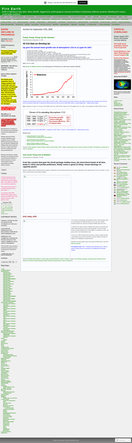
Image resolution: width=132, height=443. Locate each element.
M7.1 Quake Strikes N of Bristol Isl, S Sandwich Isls (122, 150)
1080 (4, 401)
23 (3, 210)
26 (8, 210)
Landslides (61, 22)
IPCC (60, 147)
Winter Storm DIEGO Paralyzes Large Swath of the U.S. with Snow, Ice (122, 157)
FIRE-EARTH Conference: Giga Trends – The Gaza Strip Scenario (122, 144)
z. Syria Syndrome (104, 24)
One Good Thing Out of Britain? (37, 155)
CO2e (125, 16)
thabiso (119, 181)
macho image (45, 258)
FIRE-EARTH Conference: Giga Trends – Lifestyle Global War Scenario (122, 124)
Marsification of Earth (9, 419)
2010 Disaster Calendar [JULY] (7, 285)
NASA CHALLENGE (8, 421)
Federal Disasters (98, 19)
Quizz (4, 426)
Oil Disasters (94, 22)
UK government (56, 260)
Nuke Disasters (83, 22)
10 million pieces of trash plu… (122, 182)
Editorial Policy (78, 19)
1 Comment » (29, 148)
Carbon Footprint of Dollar (85, 147)
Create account (118, 100)
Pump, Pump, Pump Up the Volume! (38, 37)
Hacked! (32, 22)
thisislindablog (121, 194)
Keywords (6, 418)
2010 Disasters (29, 16)
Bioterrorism (112, 16)
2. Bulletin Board (17, 16)
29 (2, 212)
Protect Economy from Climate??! (36, 139)
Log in (115, 101)
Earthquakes (66, 19)
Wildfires (82, 24)
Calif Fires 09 (6, 406)
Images (5, 339)
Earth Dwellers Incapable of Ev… (122, 176)
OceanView (6, 424)
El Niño (5, 411)
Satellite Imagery (124, 22)
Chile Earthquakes (8, 354)
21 (11, 208)
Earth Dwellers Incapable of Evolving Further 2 (121, 115)
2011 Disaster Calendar (43, 16)
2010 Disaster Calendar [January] (8, 283)
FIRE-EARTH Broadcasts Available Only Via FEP (120, 113)
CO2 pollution (97, 147)
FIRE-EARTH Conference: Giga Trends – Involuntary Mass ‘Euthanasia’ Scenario (122, 141)
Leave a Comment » (67, 260)
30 (3, 212)
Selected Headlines (7, 24)
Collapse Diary (6, 19)
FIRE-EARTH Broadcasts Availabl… (123, 173)
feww (118, 191)
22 (2, 210)
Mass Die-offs (71, 22)
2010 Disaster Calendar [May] (7, 293)
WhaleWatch (6, 429)
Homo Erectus (7, 415)
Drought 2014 (55, 19)
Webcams (74, 24)
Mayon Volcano (7, 388)
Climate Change (41, 147)
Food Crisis (124, 19)
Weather (55, 24)
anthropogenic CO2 (72, 147)
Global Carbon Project (52, 147)
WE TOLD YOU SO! (46, 24)
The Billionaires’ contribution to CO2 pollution (39, 137)
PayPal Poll (6, 425)
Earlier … (5, 410)
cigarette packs (92, 258)
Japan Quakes (52, 22)
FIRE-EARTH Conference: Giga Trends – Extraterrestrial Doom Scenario (122, 128)
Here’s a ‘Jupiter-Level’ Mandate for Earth (120, 118)
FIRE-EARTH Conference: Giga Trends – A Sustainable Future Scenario (122, 137)
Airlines (96, 16)
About (89, 16)
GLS (14, 22)
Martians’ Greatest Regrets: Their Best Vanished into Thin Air (121, 153)
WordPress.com (118, 105)
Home (2, 16)
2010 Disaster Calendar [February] (8, 280)
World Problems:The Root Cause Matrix (37, 144)
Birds (120, 16)
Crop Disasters (35, 19)
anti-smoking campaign (80, 258)
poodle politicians (54, 258)
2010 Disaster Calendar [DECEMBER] (9, 278)
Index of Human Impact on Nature (36, 143)
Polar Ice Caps (105, 22)
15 (2, 208)
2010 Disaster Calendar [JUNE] (7, 288)
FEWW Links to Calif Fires (10, 398)
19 (8, 208)
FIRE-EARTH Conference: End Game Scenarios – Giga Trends (122, 147)
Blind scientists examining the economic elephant (40, 140)
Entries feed (117, 103)
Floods (116, 19)
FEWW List (109, 19)
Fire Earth (11, 8)
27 (10, 210)
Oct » (6, 213)
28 (11, 210)
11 (6, 207)
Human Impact (41, 22)
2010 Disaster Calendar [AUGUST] (8, 275)
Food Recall (6, 414)
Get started (82, 2)
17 (5, 208)
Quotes (114, 22)
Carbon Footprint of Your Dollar (35, 136)
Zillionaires (116, 24)
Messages (5, 420)
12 (8, 207)
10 (5, 207)
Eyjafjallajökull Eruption (9, 413)
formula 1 (38, 258)
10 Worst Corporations (9, 400)
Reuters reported (75, 243)
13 (10, 207)
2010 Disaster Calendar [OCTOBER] (9, 298)
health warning (48, 260)
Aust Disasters (7, 403)
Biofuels (5, 404)
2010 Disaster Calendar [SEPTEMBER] (9, 300)
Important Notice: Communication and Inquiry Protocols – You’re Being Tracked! (121, 132)
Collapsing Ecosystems (20, 19)
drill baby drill (31, 258)
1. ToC (8, 16)
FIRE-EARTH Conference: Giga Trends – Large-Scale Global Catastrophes (122, 121)
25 (7, 210)
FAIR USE (87, 19)
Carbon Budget (32, 147)
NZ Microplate (7, 357)
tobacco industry (64, 258)
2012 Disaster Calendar (77, 16)
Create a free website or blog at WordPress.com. (66, 440)
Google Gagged (22, 22)
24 (5, 210)
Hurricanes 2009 (7, 416)
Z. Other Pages (91, 24)
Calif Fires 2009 (9, 408)
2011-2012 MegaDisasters (60, 16)
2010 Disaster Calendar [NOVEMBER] (9, 295)
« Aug (2, 213)
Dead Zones (46, 19)
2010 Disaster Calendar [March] (7, 290)
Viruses (27, 24)
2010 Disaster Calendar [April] (7, 273)
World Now (6, 430)
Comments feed (118, 104)
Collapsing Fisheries (8, 409)
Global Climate (6, 22)
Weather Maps (64, 24)
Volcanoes (35, 24)
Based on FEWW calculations (34, 66)
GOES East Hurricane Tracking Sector (9, 392)
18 (7, 208)
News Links (6, 423)
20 (10, 208)
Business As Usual (8, 405)
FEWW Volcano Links (9, 387)
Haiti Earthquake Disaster (10, 355)
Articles (103, 16)
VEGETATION (19, 24)
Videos (5, 428)
